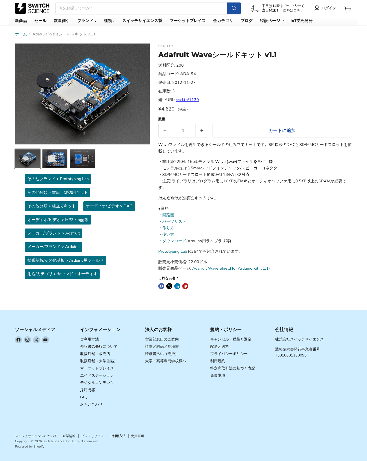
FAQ (84, 397)
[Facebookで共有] (161, 286)
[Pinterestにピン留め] (185, 286)
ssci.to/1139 (187, 100)
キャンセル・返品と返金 (230, 339)
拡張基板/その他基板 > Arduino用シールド (65, 260)
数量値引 (62, 20)
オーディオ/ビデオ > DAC (109, 206)
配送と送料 (219, 346)
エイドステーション (97, 375)
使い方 (168, 234)
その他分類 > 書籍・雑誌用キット (57, 192)
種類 (108, 20)
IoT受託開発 (302, 20)
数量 (161, 119)
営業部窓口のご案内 (162, 339)
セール (40, 20)
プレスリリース (92, 436)
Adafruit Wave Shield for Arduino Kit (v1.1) (231, 268)
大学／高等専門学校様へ (165, 360)
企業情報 (69, 436)
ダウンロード (174, 241)
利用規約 (217, 360)
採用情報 (87, 389)
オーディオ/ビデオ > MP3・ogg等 (57, 220)
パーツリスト (174, 221)
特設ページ (270, 20)
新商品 (21, 20)
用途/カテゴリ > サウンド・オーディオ (62, 274)
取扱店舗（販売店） (97, 353)
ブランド (85, 20)
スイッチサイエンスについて (36, 436)
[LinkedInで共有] (177, 286)
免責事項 (217, 375)
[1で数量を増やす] (201, 130)
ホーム (21, 34)
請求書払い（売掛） (162, 353)
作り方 (168, 228)
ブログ (247, 20)
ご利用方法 (89, 339)
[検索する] (234, 8)
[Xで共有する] (169, 286)
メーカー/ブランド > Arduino (53, 246)
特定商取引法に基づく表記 (232, 368)
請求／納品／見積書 (162, 346)
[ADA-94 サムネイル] (27, 159)
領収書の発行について (99, 346)
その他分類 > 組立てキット (51, 206)
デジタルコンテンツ (97, 382)
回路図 (168, 215)
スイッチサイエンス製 (142, 20)
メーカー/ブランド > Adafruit (53, 233)
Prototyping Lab (172, 251)
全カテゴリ (223, 20)
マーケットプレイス (188, 20)
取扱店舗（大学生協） (99, 360)
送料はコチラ (293, 10)
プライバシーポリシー (229, 353)
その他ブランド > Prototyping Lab (58, 179)
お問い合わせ (91, 404)
